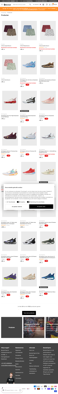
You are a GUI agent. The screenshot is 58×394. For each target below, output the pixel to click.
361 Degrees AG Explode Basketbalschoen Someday (28, 116)
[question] (47, 4)
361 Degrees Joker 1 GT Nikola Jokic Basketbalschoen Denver (28, 223)
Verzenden (18, 378)
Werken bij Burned (34, 366)
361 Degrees (23, 78)
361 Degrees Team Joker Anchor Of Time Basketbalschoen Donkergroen (47, 257)
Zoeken (30, 4)
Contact (31, 360)
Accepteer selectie (17, 206)
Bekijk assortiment (2, 4)
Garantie (17, 369)
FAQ (30, 363)
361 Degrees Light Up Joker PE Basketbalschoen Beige (47, 223)
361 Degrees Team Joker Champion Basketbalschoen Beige (28, 292)
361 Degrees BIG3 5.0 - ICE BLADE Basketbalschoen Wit (48, 152)
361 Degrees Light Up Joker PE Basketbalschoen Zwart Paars (9, 257)
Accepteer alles (41, 206)
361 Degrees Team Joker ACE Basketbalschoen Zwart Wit (28, 257)
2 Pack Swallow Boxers (44, 45)
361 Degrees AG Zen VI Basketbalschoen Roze (46, 116)
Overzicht (50, 187)
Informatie (32, 347)
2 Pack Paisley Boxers (25, 45)
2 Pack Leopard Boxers (6, 45)
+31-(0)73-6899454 (6, 363)
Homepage (3, 12)
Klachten (17, 375)
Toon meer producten (29, 313)
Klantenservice (19, 347)
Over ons (31, 350)
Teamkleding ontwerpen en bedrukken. (33, 371)
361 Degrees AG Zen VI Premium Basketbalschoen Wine (9, 152)
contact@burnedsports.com (8, 365)
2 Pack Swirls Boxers (5, 79)
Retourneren (18, 366)
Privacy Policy (19, 358)
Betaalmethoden (19, 361)
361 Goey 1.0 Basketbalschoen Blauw (47, 291)
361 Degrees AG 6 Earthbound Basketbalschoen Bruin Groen (47, 80)
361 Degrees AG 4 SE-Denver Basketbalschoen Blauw (29, 80)
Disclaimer (18, 355)
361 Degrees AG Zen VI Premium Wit (28, 151)
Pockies (3, 44)
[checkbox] (10, 202)
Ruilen (17, 364)
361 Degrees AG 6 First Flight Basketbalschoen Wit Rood (10, 116)
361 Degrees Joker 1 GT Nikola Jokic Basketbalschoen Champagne (9, 223)
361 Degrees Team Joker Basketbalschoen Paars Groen (9, 292)
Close (56, 9)
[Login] (49, 4)
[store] (43, 4)
